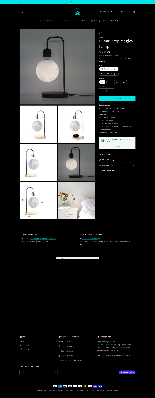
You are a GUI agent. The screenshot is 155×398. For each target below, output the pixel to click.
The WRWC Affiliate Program (108, 344)
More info (117, 146)
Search (22, 341)
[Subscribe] (55, 372)
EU (117, 82)
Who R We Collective (46, 390)
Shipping (101, 55)
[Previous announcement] (20, 2)
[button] (22, 12)
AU (110, 82)
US (102, 82)
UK (124, 82)
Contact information (112, 390)
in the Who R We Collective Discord (43, 238)
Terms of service (89, 390)
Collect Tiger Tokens (90, 238)
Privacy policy (79, 390)
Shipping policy (100, 390)
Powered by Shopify (58, 390)
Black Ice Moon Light (108, 69)
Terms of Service (25, 345)
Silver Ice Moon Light (108, 74)
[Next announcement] (134, 2)
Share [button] (103, 33)
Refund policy (24, 349)
